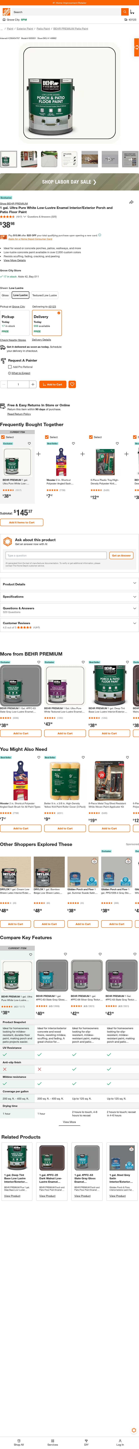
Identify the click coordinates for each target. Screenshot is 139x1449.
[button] (69, 584)
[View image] (9, 159)
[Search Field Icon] (125, 12)
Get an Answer (121, 555)
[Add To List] (72, 384)
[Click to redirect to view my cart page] (132, 12)
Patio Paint (43, 28)
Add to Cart (54, 384)
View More (69, 1121)
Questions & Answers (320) (42, 216)
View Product (12, 1195)
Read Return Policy (19, 413)
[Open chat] (136, 47)
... (1, 29)
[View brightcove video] (90, 159)
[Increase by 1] (33, 384)
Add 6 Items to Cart (21, 522)
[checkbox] (10, 367)
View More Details (15, 260)
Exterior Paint (25, 28)
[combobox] (66, 11)
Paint (10, 28)
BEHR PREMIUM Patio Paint (70, 28)
